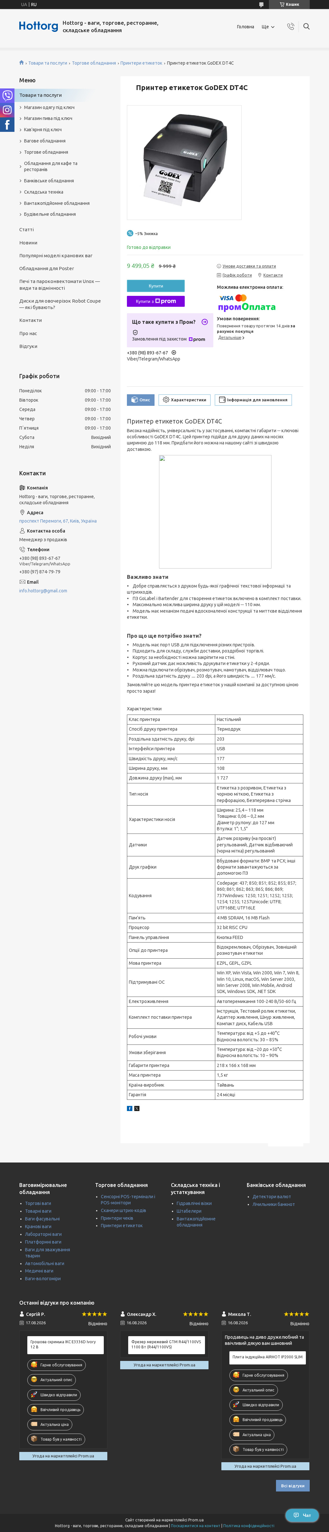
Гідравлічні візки (194, 1203)
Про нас (28, 333)
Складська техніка (43, 192)
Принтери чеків (117, 1218)
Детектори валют (272, 1196)
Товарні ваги (38, 1211)
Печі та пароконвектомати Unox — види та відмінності (59, 284)
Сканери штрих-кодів (123, 1210)
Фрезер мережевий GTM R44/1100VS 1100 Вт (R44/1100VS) (166, 1344)
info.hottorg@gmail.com (43, 590)
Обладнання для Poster (46, 268)
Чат (307, 1515)
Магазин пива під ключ (48, 118)
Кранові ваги (38, 1226)
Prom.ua (196, 1520)
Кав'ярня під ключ (43, 129)
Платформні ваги (43, 1242)
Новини (28, 242)
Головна (245, 26)
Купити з (145, 301)
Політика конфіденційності (248, 1526)
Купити (156, 285)
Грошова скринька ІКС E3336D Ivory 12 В (63, 1344)
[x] (136, 1109)
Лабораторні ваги (43, 1234)
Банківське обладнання (49, 180)
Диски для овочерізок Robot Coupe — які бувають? (60, 304)
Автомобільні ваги (44, 1263)
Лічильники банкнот (274, 1204)
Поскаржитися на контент (195, 1526)
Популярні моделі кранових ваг (56, 255)
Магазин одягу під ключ (49, 107)
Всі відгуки (293, 1485)
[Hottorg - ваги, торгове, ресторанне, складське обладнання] (38, 27)
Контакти (30, 320)
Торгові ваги (38, 1203)
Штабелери (189, 1211)
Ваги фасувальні (42, 1218)
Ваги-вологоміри (43, 1278)
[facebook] (129, 1109)
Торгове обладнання (94, 63)
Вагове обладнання (45, 140)
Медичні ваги (39, 1270)
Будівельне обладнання (50, 214)
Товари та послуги (47, 63)
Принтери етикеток (141, 63)
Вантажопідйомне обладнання (57, 203)
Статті (26, 229)
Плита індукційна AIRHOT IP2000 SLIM (268, 1357)
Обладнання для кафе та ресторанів (50, 166)
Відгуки (28, 346)
